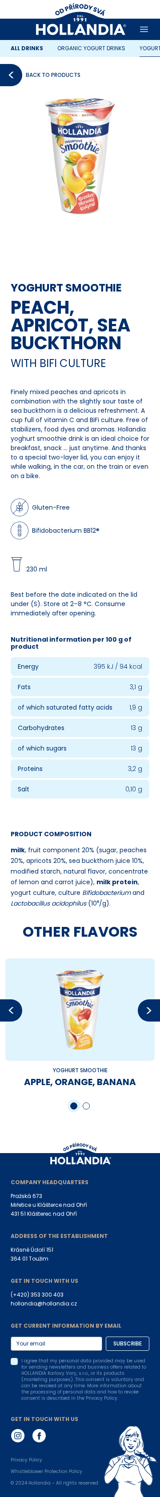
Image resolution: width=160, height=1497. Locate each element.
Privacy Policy (26, 1460)
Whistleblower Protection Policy (46, 1472)
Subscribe (127, 1343)
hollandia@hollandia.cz (44, 1303)
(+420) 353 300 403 (37, 1294)
